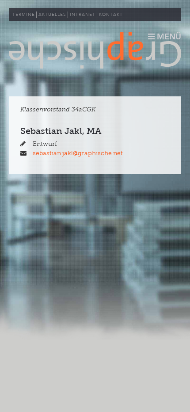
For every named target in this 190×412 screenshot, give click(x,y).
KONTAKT (111, 14)
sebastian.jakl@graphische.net (78, 153)
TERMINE (23, 14)
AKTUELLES (52, 14)
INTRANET (82, 14)
